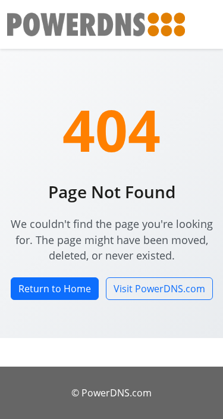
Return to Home (54, 288)
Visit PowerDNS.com (159, 288)
